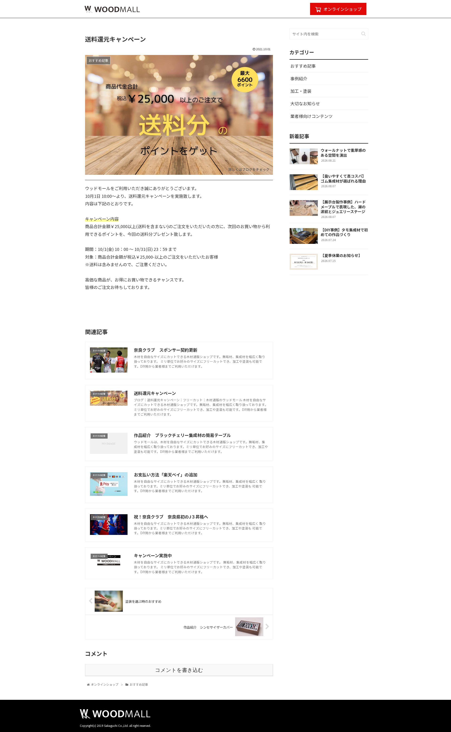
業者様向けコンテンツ (311, 116)
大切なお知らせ (305, 103)
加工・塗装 (300, 91)
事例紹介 (298, 78)
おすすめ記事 (303, 66)
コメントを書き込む (179, 670)
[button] (363, 33)
